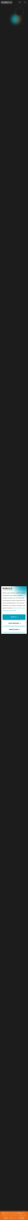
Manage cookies (13, 629)
